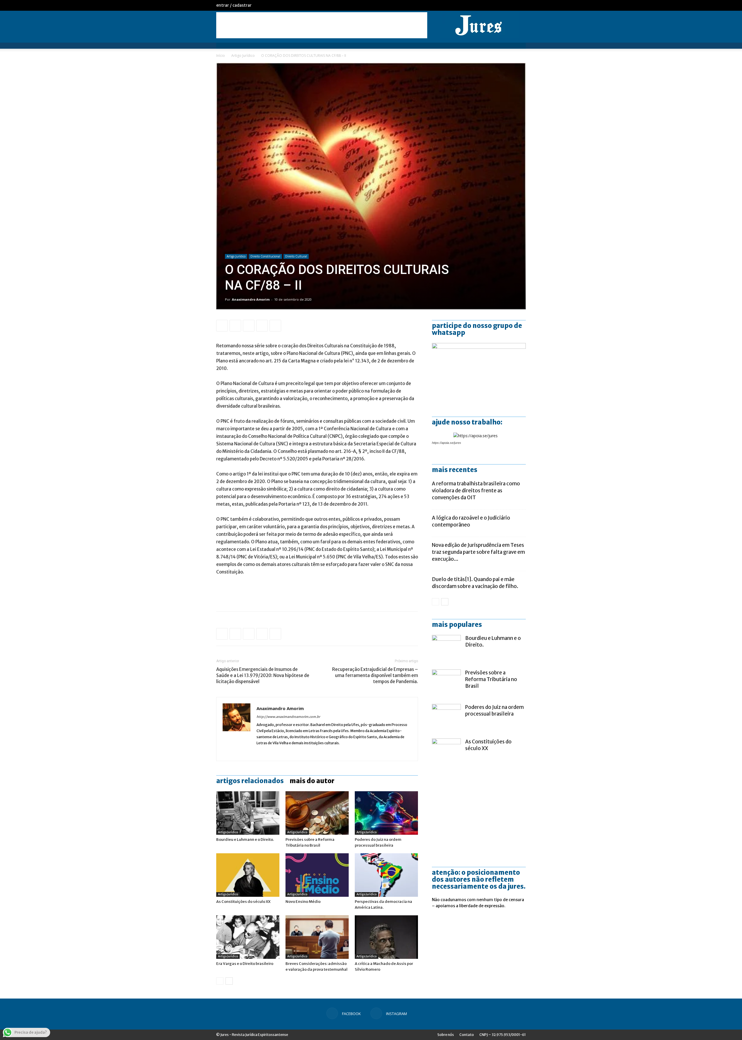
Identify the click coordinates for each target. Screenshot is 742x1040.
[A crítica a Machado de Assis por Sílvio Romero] (386, 937)
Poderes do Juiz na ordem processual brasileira (494, 710)
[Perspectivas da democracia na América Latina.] (386, 875)
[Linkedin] (261, 752)
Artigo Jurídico (243, 55)
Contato (466, 1034)
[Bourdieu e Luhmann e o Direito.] (247, 813)
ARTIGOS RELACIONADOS (250, 780)
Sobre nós (445, 1034)
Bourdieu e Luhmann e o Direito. (245, 839)
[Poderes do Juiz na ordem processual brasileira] (386, 813)
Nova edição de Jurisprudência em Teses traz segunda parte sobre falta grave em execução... (478, 552)
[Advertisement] (321, 25)
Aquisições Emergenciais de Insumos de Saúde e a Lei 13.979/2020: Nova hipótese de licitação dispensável (262, 675)
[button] (519, 48)
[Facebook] (512, 5)
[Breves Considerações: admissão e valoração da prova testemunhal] (317, 937)
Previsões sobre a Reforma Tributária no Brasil (491, 679)
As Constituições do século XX (243, 901)
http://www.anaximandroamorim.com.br (288, 717)
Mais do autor (312, 780)
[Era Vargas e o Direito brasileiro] (247, 937)
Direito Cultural (296, 256)
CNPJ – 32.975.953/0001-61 (502, 1034)
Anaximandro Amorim (251, 299)
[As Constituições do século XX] (247, 875)
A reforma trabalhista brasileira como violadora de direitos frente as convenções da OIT (476, 490)
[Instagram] (521, 5)
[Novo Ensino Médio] (317, 875)
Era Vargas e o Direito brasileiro (244, 963)
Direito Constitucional (265, 256)
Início (220, 55)
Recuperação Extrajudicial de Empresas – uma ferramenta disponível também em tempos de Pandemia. (375, 675)
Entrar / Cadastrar (234, 5)
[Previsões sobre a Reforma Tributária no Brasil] (317, 813)
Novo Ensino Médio (303, 901)
